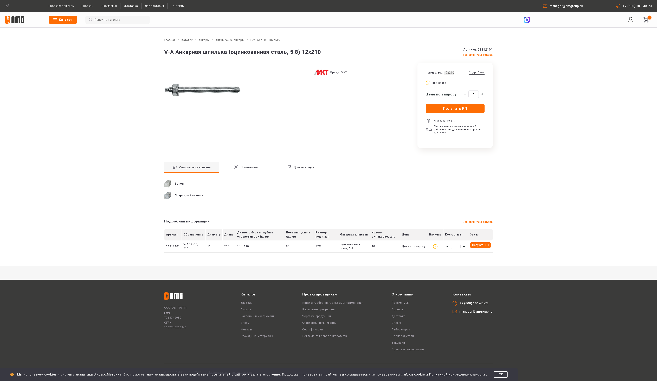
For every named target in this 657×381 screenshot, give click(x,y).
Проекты (87, 6)
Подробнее (477, 72)
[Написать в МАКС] (527, 20)
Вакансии (398, 342)
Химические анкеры (229, 40)
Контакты (177, 6)
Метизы (246, 329)
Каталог (187, 40)
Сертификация (312, 329)
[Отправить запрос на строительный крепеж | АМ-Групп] (645, 19)
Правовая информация (408, 349)
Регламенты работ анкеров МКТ (325, 336)
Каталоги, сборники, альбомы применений (332, 302)
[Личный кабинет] (631, 19)
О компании (109, 6)
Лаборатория (154, 6)
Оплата (397, 322)
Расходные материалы (257, 336)
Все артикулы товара (478, 54)
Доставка (131, 6)
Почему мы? (401, 302)
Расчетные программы (318, 309)
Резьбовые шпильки (265, 40)
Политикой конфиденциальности (457, 374)
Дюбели (247, 302)
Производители (403, 336)
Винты (245, 322)
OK (501, 374)
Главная (170, 40)
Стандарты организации (319, 322)
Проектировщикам (61, 6)
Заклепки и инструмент (257, 316)
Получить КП (480, 245)
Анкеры (204, 40)
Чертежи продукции (316, 316)
